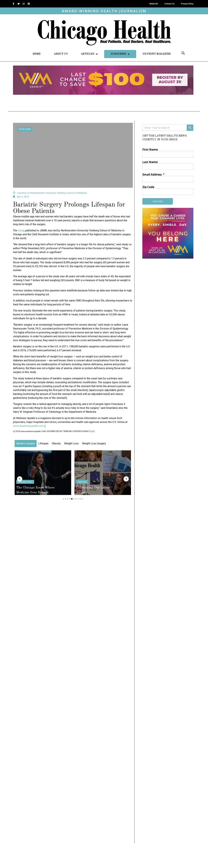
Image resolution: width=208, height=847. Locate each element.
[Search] (190, 128)
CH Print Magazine (157, 54)
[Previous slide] (19, 478)
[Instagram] (23, 4)
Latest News (82, 482)
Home (37, 54)
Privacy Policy (187, 3)
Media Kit (154, 3)
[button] (183, 53)
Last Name (150, 162)
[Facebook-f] (13, 4)
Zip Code (148, 187)
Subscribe (118, 54)
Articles (87, 54)
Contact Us (169, 3)
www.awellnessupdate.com (28, 425)
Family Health (25, 129)
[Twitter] (18, 4)
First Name (150, 149)
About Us (61, 54)
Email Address (152, 174)
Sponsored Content (25, 482)
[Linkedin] (28, 4)
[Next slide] (126, 478)
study (21, 230)
